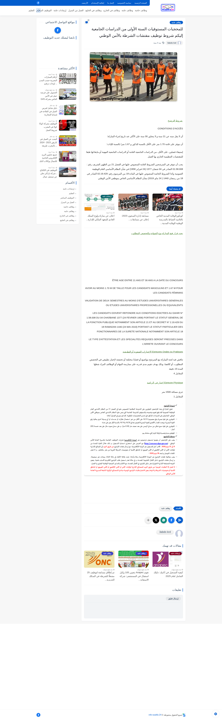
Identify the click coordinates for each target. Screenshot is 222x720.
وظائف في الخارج (111, 10)
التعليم (31, 10)
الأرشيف (85, 3)
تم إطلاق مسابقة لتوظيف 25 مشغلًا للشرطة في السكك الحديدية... (100, 576)
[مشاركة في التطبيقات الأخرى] (148, 520)
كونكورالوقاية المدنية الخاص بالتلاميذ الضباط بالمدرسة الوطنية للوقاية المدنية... (169, 220)
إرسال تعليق (173, 598)
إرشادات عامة (60, 10)
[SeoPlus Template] (184, 715)
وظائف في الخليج (93, 10)
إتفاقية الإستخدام (97, 3)
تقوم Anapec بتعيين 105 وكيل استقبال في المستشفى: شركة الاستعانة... (134, 576)
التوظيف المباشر (44, 10)
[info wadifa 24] (168, 7)
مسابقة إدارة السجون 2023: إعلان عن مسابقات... (135, 218)
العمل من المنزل (76, 10)
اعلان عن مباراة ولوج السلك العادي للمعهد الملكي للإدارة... (100, 218)
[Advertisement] (133, 259)
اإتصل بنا (110, 3)
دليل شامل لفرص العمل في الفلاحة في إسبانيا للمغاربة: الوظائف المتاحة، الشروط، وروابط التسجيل (48, 111)
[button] (171, 520)
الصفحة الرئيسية (141, 3)
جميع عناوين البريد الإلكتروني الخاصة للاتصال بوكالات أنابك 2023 (48, 158)
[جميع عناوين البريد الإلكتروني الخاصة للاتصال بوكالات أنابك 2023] (67, 156)
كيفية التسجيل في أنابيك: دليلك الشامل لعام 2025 (168, 574)
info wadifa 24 (155, 715)
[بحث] (38, 10)
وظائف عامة (127, 10)
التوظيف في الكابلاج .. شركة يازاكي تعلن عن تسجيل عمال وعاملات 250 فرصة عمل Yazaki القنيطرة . (48, 174)
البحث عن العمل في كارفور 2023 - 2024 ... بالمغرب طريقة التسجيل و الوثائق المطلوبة (48, 143)
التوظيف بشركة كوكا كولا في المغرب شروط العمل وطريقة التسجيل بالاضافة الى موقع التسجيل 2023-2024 (48, 127)
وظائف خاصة (141, 10)
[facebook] (38, 3)
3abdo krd (171, 43)
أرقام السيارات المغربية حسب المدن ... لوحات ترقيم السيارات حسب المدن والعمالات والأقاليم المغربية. (48, 81)
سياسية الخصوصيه (124, 3)
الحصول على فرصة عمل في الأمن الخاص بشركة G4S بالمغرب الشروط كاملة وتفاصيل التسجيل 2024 (48, 96)
